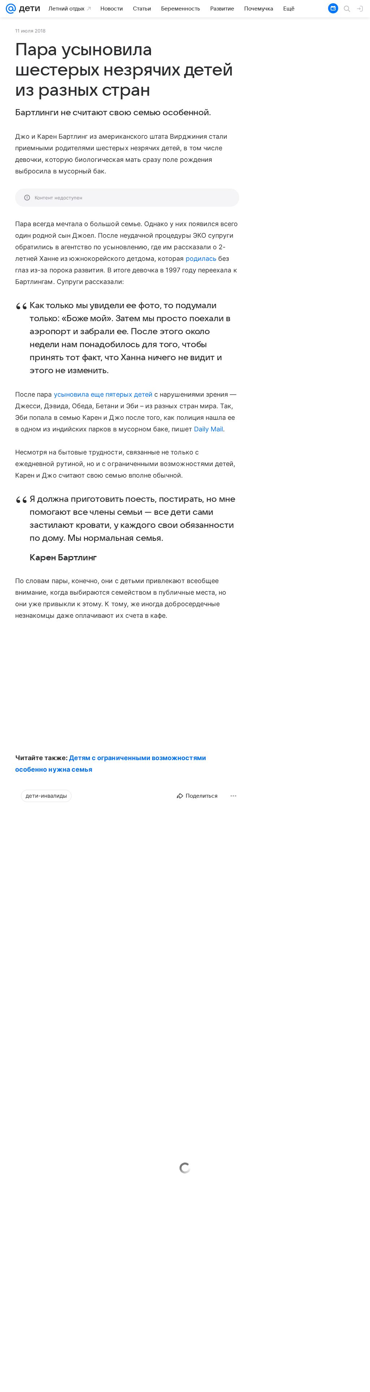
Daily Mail (208, 429)
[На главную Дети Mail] (28, 8)
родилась (201, 258)
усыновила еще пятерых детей (103, 394)
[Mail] (11, 8)
